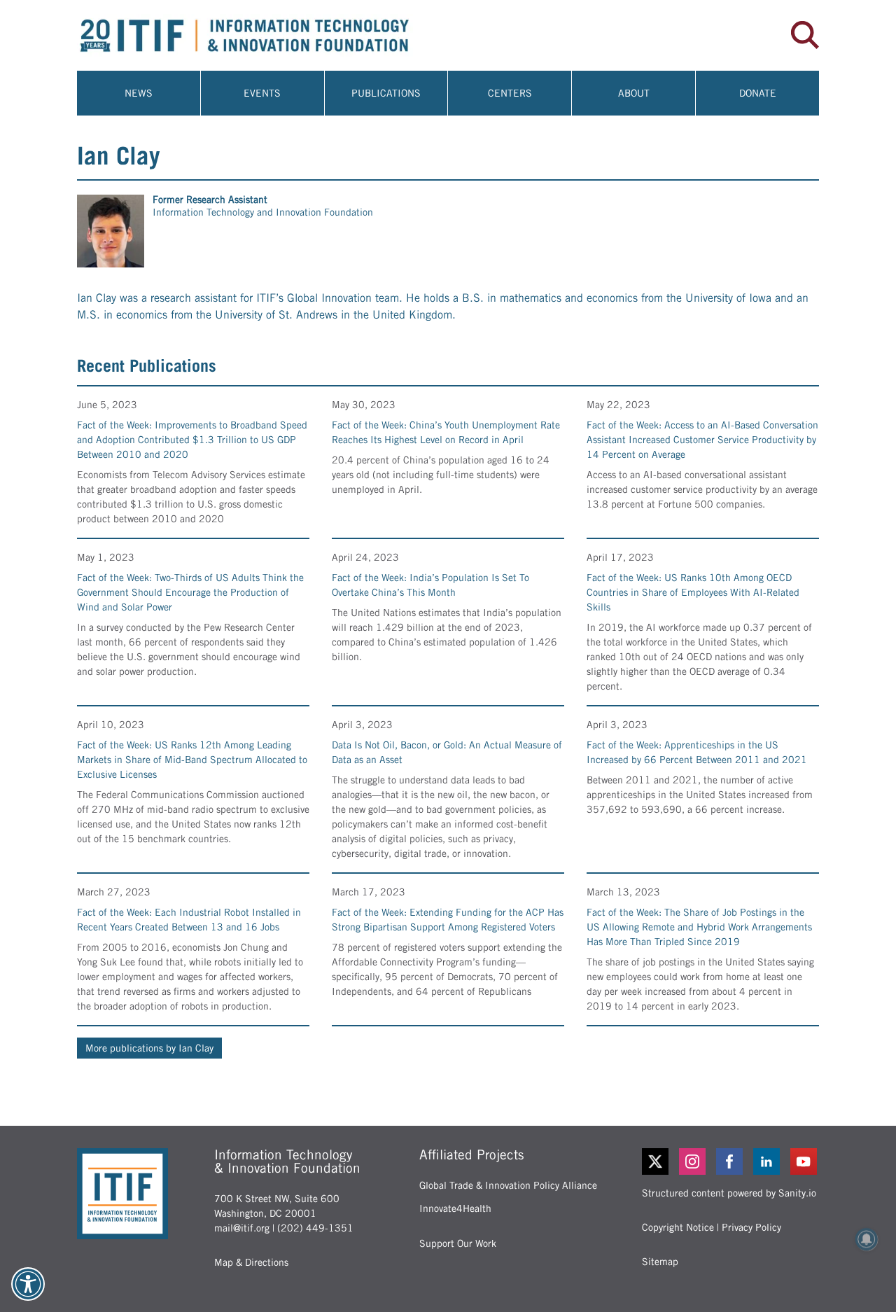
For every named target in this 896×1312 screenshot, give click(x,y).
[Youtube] (804, 1161)
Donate (757, 93)
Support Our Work (457, 1243)
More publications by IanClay (149, 1048)
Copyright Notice (678, 1227)
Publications (386, 93)
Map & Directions (251, 1262)
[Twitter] (655, 1161)
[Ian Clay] (110, 231)
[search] (805, 35)
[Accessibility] (28, 1284)
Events (262, 93)
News (139, 93)
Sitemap (660, 1261)
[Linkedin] (767, 1161)
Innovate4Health (455, 1208)
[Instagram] (693, 1161)
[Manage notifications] (866, 1239)
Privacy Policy (751, 1227)
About (634, 93)
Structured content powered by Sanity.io (729, 1193)
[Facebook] (730, 1161)
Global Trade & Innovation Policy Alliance (508, 1185)
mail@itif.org (242, 1228)
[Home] (262, 35)
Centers (510, 93)
